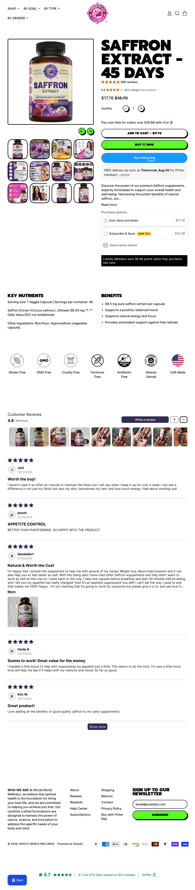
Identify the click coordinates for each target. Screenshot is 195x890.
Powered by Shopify (70, 843)
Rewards (76, 802)
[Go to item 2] (39, 436)
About (74, 790)
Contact (107, 802)
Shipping (107, 790)
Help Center (78, 808)
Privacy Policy (111, 808)
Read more (109, 204)
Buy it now (144, 144)
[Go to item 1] (18, 436)
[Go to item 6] (121, 436)
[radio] (106, 220)
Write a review (145, 420)
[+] (141, 108)
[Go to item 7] (142, 436)
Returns (107, 796)
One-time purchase (123, 220)
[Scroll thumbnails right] (183, 437)
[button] (177, 13)
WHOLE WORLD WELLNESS (36, 843)
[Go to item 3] (59, 436)
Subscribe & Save (129, 233)
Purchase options (114, 212)
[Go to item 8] (162, 436)
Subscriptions (80, 814)
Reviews (76, 796)
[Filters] (174, 419)
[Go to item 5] (100, 436)
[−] (126, 108)
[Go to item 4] (80, 436)
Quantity (106, 108)
